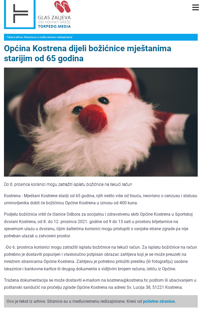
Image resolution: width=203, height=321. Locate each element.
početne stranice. (159, 301)
